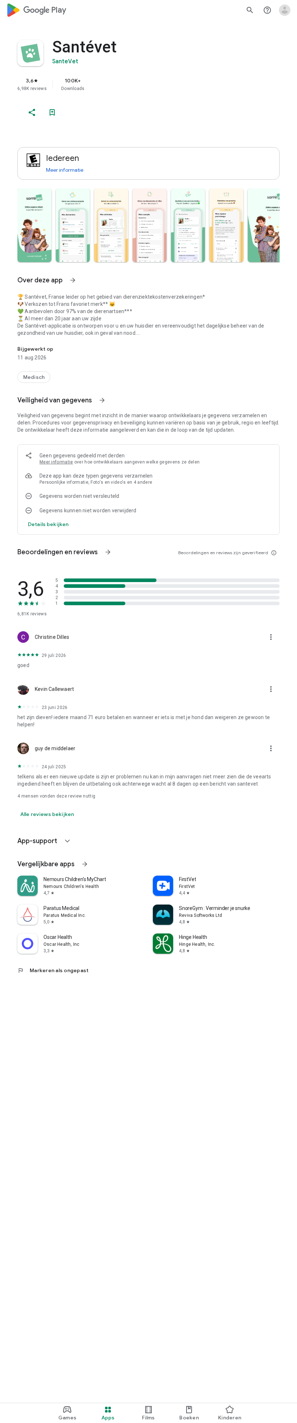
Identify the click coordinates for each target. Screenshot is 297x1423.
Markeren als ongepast (52, 970)
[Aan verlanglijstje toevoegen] (52, 112)
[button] (34, 225)
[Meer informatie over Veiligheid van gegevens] (102, 400)
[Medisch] (33, 377)
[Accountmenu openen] (284, 10)
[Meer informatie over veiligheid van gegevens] (48, 524)
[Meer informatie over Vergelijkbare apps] (84, 864)
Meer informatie (64, 170)
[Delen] (32, 112)
